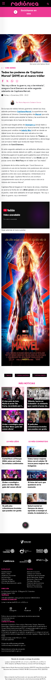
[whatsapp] (12, 81)
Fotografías (33, 455)
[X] (7, 81)
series (31, 398)
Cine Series (10, 68)
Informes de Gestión (8, 581)
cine (5, 398)
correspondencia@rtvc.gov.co (35, 628)
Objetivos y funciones (8, 575)
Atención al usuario (33, 572)
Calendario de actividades (36, 575)
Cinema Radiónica (23, 375)
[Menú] (3, 3)
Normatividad (5, 577)
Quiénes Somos (6, 572)
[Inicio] (24, 3)
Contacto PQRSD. (29, 630)
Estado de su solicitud (34, 585)
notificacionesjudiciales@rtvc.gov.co (13, 645)
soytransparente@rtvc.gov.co (11, 651)
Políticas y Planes (7, 579)
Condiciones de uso (7, 618)
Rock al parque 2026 (10, 455)
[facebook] (2, 81)
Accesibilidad (6, 620)
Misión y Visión (6, 573)
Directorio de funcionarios (35, 583)
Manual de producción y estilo (11, 583)
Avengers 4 (30, 125)
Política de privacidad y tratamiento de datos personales (20, 616)
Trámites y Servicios (33, 581)
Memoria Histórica (35, 479)
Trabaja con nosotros (34, 573)
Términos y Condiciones (34, 587)
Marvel (38, 114)
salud (31, 503)
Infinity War (26, 130)
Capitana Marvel (24, 111)
